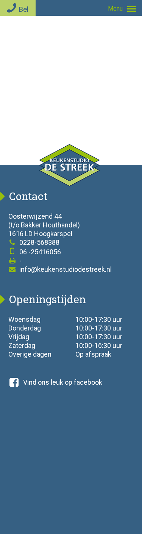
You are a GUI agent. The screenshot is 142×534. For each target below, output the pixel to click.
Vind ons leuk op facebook (62, 382)
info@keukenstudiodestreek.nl (65, 269)
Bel (23, 9)
